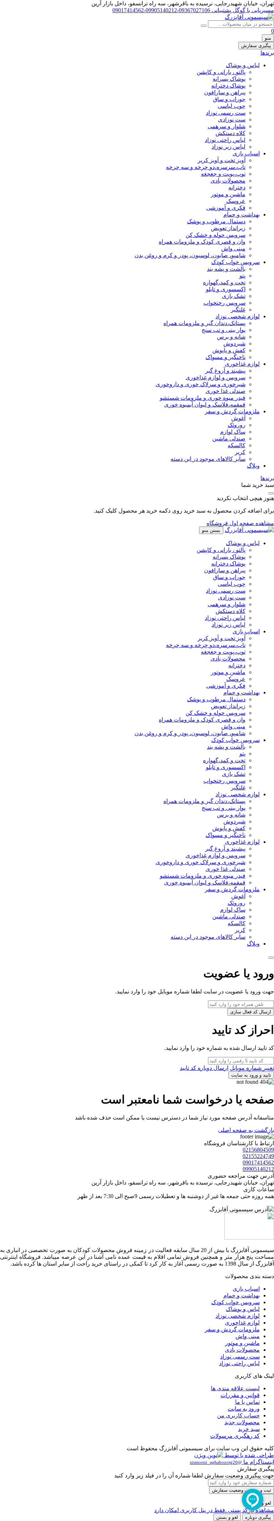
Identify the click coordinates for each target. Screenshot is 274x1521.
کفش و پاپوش (228, 350)
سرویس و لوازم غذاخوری (215, 377)
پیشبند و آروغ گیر (225, 371)
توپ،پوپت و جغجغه (223, 174)
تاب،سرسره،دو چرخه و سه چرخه (205, 167)
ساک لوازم (232, 432)
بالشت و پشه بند (226, 269)
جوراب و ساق (229, 99)
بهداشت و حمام (241, 214)
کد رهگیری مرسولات (235, 1436)
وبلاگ (253, 466)
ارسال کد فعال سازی (250, 1011)
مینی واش (233, 248)
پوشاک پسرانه (229, 79)
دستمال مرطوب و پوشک (216, 221)
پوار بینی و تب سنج (223, 330)
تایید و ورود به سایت (251, 1075)
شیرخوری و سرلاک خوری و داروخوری (200, 384)
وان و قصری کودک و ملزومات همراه (202, 242)
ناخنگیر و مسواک (225, 357)
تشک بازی (233, 296)
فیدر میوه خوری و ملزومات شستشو (202, 398)
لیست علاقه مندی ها (235, 1388)
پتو (242, 276)
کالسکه (236, 445)
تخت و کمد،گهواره (224, 282)
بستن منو (211, 530)
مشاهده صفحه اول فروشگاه (240, 523)
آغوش (238, 418)
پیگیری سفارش (256, 45)
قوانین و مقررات (240, 1395)
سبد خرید (249, 1429)
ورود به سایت (244, 1409)
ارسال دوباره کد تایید (204, 1068)
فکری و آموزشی (225, 208)
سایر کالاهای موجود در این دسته (208, 459)
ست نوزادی (231, 119)
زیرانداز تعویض (228, 228)
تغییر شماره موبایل (252, 1068)
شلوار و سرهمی (226, 126)
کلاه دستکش (230, 133)
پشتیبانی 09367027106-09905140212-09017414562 (171, 10)
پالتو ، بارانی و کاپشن (221, 72)
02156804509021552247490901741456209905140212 (258, 1159)
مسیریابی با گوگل (252, 10)
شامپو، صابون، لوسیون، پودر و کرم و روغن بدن (190, 255)
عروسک (235, 201)
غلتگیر (238, 309)
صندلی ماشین (228, 438)
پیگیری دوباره (258, 1517)
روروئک (236, 425)
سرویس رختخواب (224, 303)
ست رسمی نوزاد (225, 113)
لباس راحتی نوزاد (225, 140)
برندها (267, 53)
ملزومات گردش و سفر (232, 411)
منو (268, 38)
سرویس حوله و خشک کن (215, 235)
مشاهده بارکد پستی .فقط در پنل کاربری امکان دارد (214, 1510)
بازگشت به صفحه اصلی (246, 1130)
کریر (240, 452)
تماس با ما (247, 1402)
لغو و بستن (227, 1517)
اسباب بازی (246, 153)
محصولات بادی (227, 181)
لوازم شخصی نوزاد (237, 316)
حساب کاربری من (238, 1415)
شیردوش (234, 343)
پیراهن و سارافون (224, 92)
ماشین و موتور (228, 194)
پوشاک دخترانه (228, 86)
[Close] (271, 958)
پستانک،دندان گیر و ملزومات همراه (204, 323)
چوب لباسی (231, 106)
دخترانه (236, 187)
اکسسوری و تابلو (225, 289)
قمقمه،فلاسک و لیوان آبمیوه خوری (204, 405)
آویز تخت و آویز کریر (221, 160)
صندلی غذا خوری (225, 391)
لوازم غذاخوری (242, 364)
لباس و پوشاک (243, 65)
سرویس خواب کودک (235, 262)
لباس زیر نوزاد (228, 147)
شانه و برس (231, 337)
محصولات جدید (242, 1422)
